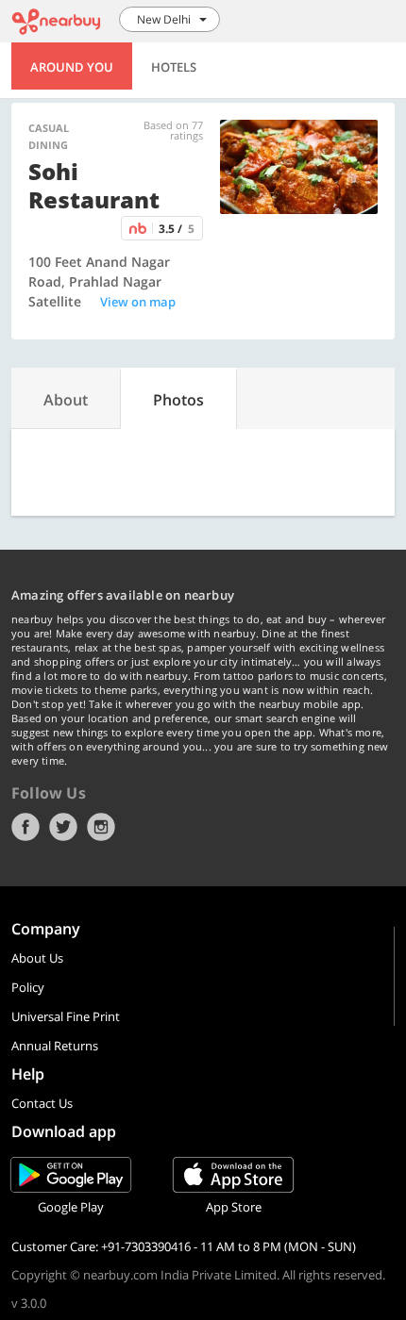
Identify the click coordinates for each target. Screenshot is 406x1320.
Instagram (101, 827)
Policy (27, 987)
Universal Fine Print (65, 1016)
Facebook (25, 827)
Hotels (173, 66)
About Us (37, 957)
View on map (138, 301)
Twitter (63, 827)
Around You (71, 66)
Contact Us (42, 1103)
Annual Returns (54, 1045)
